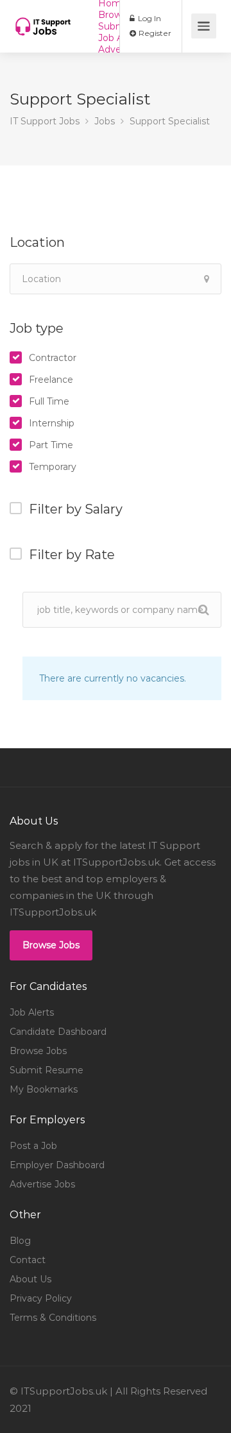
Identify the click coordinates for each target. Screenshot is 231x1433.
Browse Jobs (51, 945)
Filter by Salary (76, 509)
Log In (148, 18)
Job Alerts (32, 1012)
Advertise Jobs (42, 1184)
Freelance (51, 379)
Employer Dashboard (57, 1165)
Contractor (52, 358)
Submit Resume (46, 1070)
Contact (28, 1260)
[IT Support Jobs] (43, 17)
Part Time (51, 445)
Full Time (49, 401)
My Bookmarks (44, 1089)
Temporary (52, 467)
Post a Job (33, 1146)
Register (154, 33)
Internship (51, 423)
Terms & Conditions (53, 1317)
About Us (30, 1279)
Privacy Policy (41, 1298)
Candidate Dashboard (58, 1031)
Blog (20, 1240)
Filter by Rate (72, 554)
